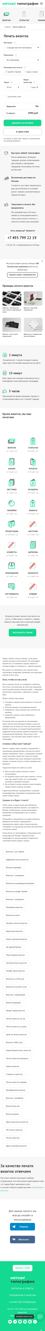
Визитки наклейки (13, 867)
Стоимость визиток (14, 1074)
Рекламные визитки (14, 907)
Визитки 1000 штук (14, 1042)
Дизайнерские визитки (15, 1090)
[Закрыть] (42, 261)
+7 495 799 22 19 (22, 237)
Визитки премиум (13, 1002)
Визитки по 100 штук (15, 979)
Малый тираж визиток (15, 1010)
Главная (7, 27)
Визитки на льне (13, 915)
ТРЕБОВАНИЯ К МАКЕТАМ (22, 1295)
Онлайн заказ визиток (15, 970)
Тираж (6, 82)
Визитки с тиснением (15, 875)
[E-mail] (10, 1323)
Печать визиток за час (15, 1018)
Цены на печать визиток (16, 1034)
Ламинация (8, 55)
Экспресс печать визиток (16, 923)
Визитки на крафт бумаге (17, 891)
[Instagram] (30, 1323)
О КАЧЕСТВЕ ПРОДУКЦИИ (22, 1302)
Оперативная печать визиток (18, 1050)
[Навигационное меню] (41, 3)
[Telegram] (15, 1323)
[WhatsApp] (20, 1323)
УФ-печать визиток (14, 1130)
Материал (8, 43)
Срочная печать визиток (16, 963)
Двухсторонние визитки (16, 1146)
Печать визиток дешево (16, 1082)
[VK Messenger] (25, 1323)
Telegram (23, 1227)
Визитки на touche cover (16, 986)
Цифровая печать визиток (17, 859)
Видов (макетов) (28, 81)
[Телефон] (35, 1323)
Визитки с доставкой (15, 851)
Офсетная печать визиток (17, 1122)
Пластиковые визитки (15, 955)
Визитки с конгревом (15, 899)
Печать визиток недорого (17, 1058)
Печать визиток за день (16, 1026)
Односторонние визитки (16, 939)
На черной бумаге (13, 947)
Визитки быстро (13, 1106)
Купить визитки (12, 1066)
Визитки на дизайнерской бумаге (20, 883)
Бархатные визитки (14, 931)
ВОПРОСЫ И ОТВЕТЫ (23, 1288)
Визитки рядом (12, 1114)
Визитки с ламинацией (15, 994)
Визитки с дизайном (14, 1098)
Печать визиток (13, 1137)
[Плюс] (37, 87)
